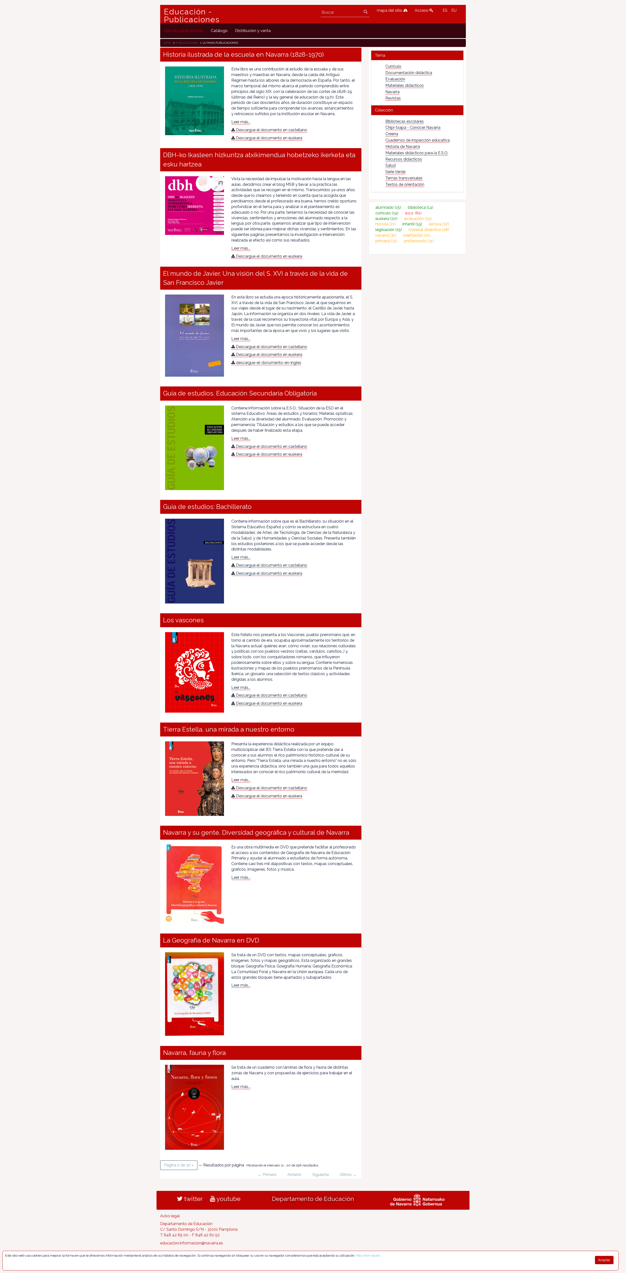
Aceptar (604, 1260)
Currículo (393, 66)
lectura (439, 224)
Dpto (167, 42)
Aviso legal (170, 1216)
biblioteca (420, 207)
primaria (386, 241)
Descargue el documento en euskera (268, 138)
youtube (227, 1198)
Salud (390, 165)
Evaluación (395, 79)
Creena (391, 134)
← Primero (267, 1174)
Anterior (294, 1174)
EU (454, 10)
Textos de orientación (404, 184)
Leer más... (240, 122)
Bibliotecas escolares (404, 121)
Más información (368, 1255)
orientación (416, 235)
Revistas (393, 98)
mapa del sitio (390, 10)
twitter (193, 1198)
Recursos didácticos (403, 159)
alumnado (388, 207)
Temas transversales (404, 178)
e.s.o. (413, 213)
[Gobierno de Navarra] (417, 1199)
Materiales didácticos (404, 85)
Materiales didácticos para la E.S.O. (416, 153)
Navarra (392, 91)
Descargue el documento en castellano (271, 130)
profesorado (419, 241)
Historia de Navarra (402, 146)
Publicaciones (187, 42)
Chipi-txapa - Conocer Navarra (412, 127)
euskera (386, 218)
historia (385, 224)
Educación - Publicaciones (192, 15)
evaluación (418, 218)
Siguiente (320, 1174)
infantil (412, 224)
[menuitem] (183, 30)
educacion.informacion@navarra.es (191, 1243)
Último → (348, 1174)
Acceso (422, 10)
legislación (388, 229)
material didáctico (429, 229)
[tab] (417, 55)
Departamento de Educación (313, 1198)
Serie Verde (395, 171)
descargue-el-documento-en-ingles (268, 362)
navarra (385, 235)
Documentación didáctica (408, 72)
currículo (386, 213)
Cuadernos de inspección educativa (417, 140)
